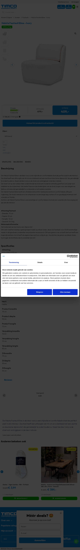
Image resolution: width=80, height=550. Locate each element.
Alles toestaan (65, 292)
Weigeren (39, 292)
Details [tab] (40, 262)
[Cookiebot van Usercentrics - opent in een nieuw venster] (68, 256)
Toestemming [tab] (14, 262)
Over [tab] (66, 262)
